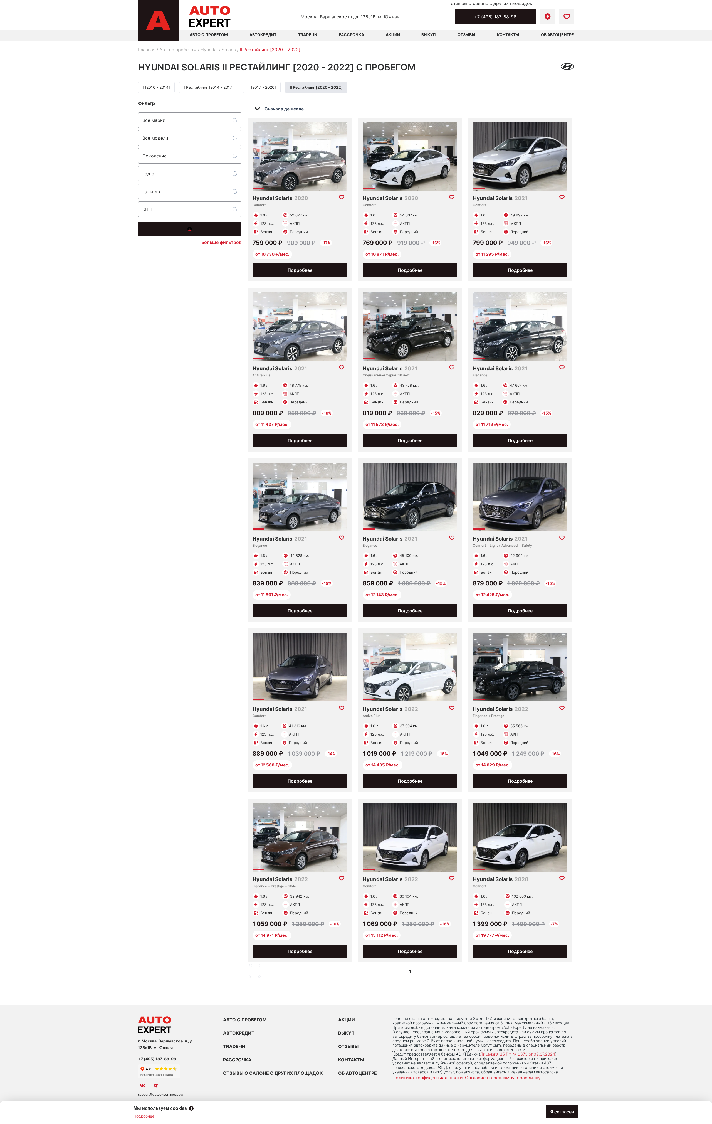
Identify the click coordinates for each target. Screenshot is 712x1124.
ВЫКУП (346, 1033)
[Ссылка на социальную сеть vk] (142, 1085)
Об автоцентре (557, 34)
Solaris (229, 49)
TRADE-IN (234, 1046)
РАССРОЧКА (237, 1060)
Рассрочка (351, 34)
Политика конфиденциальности (427, 1077)
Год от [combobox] (149, 173)
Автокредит (262, 34)
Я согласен (562, 1112)
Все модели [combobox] (155, 138)
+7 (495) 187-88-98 (495, 16)
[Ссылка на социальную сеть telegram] (155, 1085)
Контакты (508, 34)
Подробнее (300, 270)
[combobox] (283, 108)
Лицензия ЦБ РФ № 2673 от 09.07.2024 (517, 1054)
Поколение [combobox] (154, 156)
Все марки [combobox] (153, 120)
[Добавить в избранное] (341, 197)
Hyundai (209, 49)
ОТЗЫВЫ (348, 1046)
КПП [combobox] (147, 209)
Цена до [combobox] (151, 191)
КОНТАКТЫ (351, 1060)
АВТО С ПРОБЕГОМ (209, 34)
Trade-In (307, 34)
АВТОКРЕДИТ (238, 1033)
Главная (146, 49)
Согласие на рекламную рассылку (503, 1077)
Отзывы (466, 34)
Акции (393, 34)
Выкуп (428, 34)
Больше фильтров (221, 242)
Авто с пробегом (178, 49)
